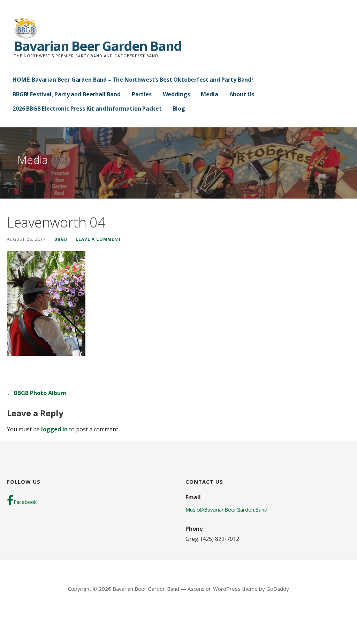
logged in (54, 429)
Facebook (25, 501)
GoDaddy (277, 588)
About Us (242, 94)
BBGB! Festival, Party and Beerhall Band (67, 94)
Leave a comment (98, 239)
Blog (179, 108)
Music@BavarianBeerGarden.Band (226, 509)
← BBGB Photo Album (36, 393)
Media (209, 94)
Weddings (176, 94)
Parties (142, 94)
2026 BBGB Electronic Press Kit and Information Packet (87, 108)
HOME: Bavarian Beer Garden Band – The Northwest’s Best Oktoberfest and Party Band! (133, 79)
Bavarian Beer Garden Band (98, 46)
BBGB (60, 239)
